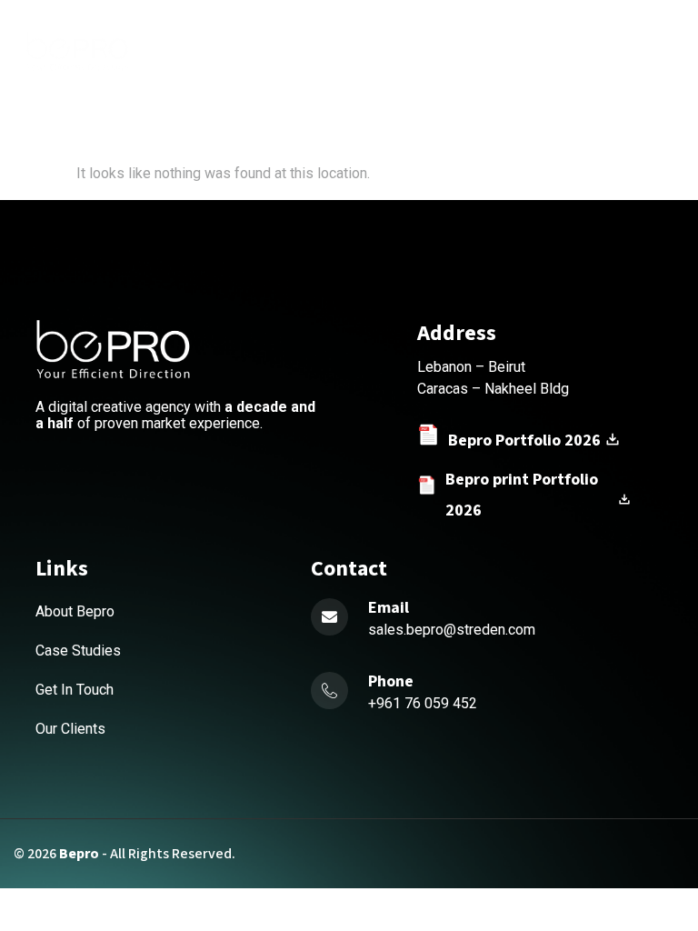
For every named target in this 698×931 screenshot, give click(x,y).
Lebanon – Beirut (471, 366)
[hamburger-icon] (418, 50)
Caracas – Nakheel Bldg (493, 388)
